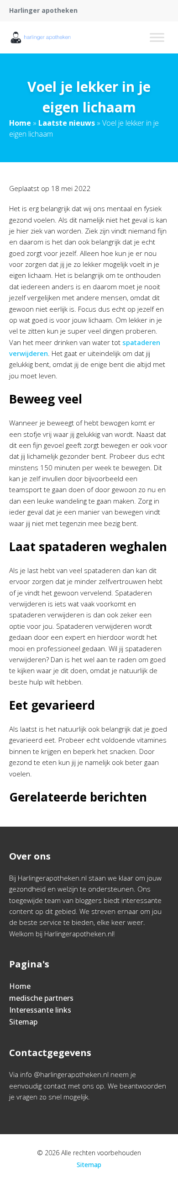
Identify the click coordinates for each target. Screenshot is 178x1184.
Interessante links (40, 1010)
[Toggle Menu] (157, 37)
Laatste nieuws (66, 123)
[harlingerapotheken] (40, 37)
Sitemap (23, 1022)
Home (20, 123)
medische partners (41, 998)
